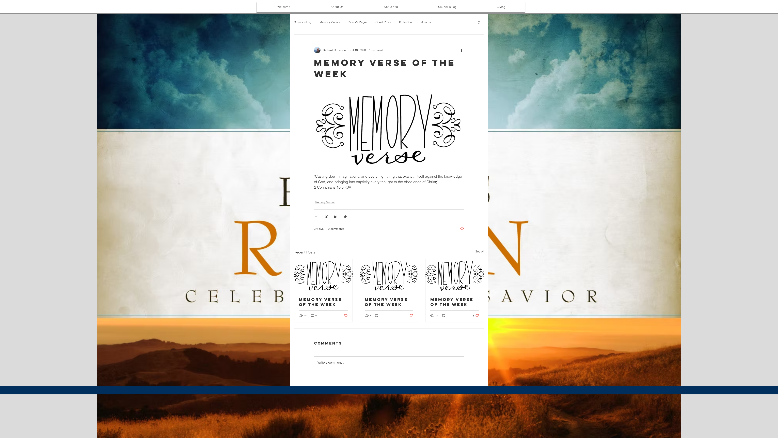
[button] (337, 7)
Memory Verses (330, 22)
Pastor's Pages (357, 22)
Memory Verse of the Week (320, 302)
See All (479, 251)
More (423, 22)
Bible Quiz (405, 22)
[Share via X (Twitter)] (326, 216)
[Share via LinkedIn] (336, 216)
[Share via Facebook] (316, 216)
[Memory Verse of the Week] (323, 275)
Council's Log (302, 22)
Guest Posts (383, 22)
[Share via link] (346, 216)
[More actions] (461, 50)
